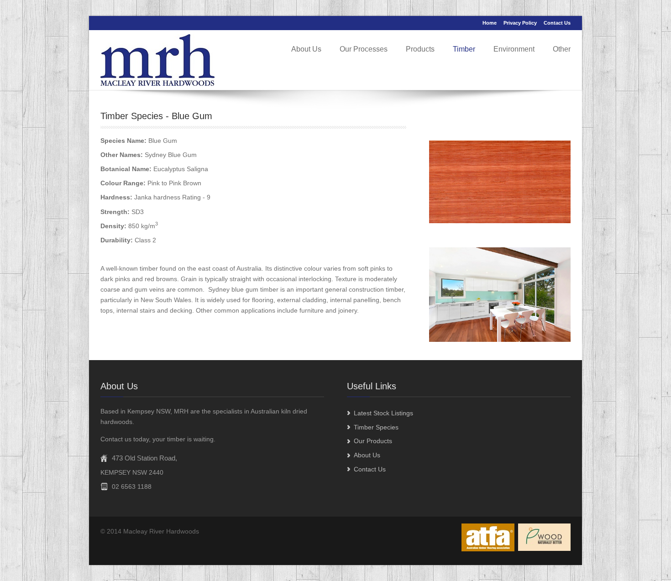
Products (420, 49)
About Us (306, 49)
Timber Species (376, 427)
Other (562, 49)
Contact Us (557, 23)
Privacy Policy (520, 23)
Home (489, 23)
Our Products (373, 441)
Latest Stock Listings (383, 413)
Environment (514, 49)
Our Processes (364, 49)
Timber (464, 49)
